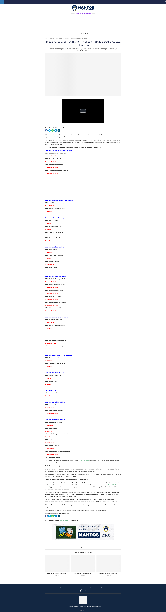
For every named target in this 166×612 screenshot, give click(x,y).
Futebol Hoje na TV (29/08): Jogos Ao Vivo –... (83, 573)
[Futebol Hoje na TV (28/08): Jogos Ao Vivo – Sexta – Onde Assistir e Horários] (108, 563)
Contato (65, 1)
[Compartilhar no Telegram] (55, 130)
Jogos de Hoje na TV (37, 1)
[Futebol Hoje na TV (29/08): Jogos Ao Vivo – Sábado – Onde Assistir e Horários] (83, 563)
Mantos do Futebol (48, 38)
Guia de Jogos (55, 38)
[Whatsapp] (83, 33)
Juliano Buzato (80, 50)
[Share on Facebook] (81, 547)
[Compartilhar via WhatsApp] (52, 130)
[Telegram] (85, 33)
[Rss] (87, 33)
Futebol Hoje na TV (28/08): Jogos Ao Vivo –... (109, 573)
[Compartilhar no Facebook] (46, 130)
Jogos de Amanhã (57, 1)
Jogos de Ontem (47, 1)
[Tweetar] (49, 130)
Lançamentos (8, 1)
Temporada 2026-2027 (18, 1)
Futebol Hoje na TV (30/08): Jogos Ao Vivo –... (57, 573)
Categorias (27, 1)
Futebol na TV (48, 542)
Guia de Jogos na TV (83, 460)
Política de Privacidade (96, 606)
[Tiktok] (89, 33)
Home (2, 1)
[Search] (165, 2)
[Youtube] (81, 33)
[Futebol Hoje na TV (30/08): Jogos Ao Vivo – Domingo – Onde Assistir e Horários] (57, 563)
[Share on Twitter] (82, 547)
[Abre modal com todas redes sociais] (59, 130)
